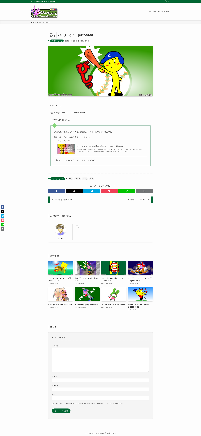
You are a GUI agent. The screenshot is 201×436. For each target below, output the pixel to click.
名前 (54, 376)
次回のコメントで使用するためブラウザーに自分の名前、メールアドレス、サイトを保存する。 (89, 403)
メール (55, 385)
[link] (77, 226)
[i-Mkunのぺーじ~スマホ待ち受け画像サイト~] (44, 11)
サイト (54, 394)
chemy (85, 179)
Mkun (60, 238)
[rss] (165, 1)
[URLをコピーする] (144, 191)
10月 (70, 179)
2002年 (77, 179)
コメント (56, 345)
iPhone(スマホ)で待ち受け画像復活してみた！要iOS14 (100, 146)
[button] (56, 191)
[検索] (168, 1)
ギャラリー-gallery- (56, 41)
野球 (91, 179)
